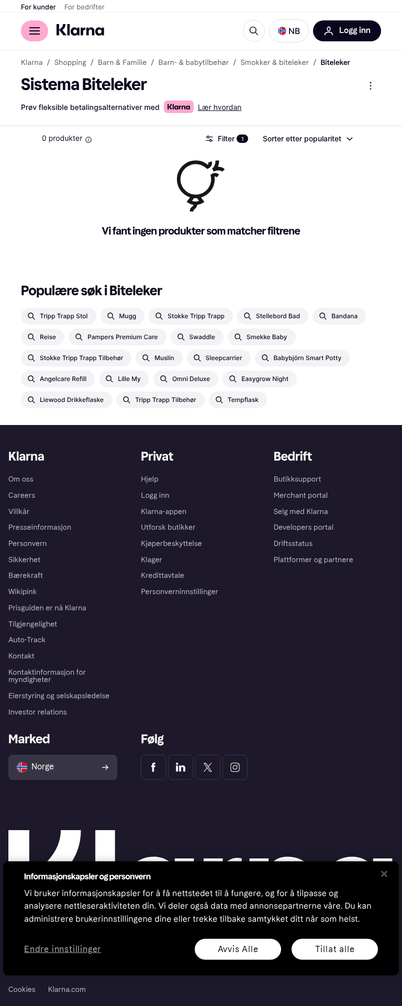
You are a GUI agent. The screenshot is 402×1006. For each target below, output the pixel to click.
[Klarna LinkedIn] (180, 767)
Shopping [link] (70, 63)
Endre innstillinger (62, 949)
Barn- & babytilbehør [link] (194, 63)
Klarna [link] (31, 63)
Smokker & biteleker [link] (274, 63)
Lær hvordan (220, 107)
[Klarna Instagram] (235, 767)
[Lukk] (384, 873)
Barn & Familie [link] (122, 63)
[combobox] (307, 138)
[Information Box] (88, 140)
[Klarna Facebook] (153, 767)
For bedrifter (84, 7)
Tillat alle (335, 949)
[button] (289, 30)
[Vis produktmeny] (370, 85)
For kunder (38, 7)
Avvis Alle (238, 949)
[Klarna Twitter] (207, 767)
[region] (201, 918)
